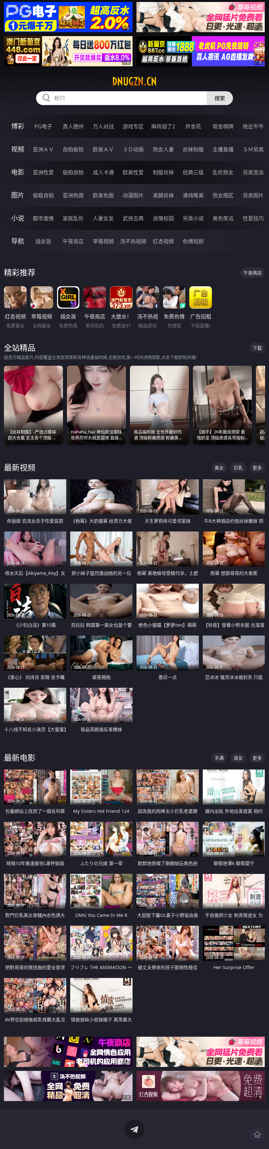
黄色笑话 (223, 218)
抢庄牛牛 (253, 126)
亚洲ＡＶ (43, 149)
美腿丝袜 (163, 195)
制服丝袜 (163, 172)
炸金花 (193, 126)
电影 (17, 172)
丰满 (219, 758)
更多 (257, 468)
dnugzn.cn (134, 81)
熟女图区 (223, 195)
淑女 (238, 758)
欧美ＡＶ (103, 149)
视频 (17, 149)
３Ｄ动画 (133, 149)
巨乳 (238, 468)
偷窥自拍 (43, 195)
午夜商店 (73, 241)
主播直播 (223, 149)
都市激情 (43, 218)
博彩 (17, 126)
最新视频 (19, 467)
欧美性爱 (133, 172)
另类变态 (253, 172)
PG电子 (43, 126)
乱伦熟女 (223, 172)
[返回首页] (257, 1134)
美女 (219, 468)
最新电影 (19, 757)
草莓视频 (103, 241)
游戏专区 (133, 126)
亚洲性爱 (43, 172)
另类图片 (253, 195)
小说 (17, 218)
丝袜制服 (193, 149)
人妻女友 (103, 218)
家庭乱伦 (73, 218)
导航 (17, 241)
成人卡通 (103, 172)
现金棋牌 (223, 126)
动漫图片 (133, 195)
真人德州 (73, 126)
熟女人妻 (163, 149)
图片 (17, 195)
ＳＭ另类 (253, 149)
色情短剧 (193, 241)
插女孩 (43, 241)
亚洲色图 (73, 195)
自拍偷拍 (73, 149)
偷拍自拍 (73, 172)
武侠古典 (133, 218)
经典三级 (193, 172)
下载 (257, 348)
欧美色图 (103, 195)
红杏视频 (163, 241)
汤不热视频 (133, 241)
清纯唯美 (193, 195)
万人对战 (103, 126)
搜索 (220, 98)
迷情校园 (163, 218)
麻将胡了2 (163, 126)
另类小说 (193, 218)
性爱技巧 (253, 218)
